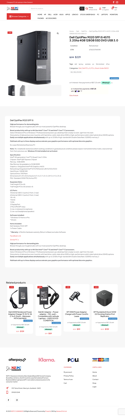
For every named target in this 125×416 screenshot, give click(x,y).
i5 (90, 68)
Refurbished (100, 64)
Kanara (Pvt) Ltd (61, 411)
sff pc (108, 64)
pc (93, 64)
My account (68, 372)
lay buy (81, 64)
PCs (92, 68)
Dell (77, 31)
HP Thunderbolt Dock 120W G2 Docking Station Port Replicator (104, 314)
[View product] (30, 291)
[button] (58, 33)
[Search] (82, 8)
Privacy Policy (69, 376)
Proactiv (48, 411)
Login (94, 387)
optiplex (88, 64)
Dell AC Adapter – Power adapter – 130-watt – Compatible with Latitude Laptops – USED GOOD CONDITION (48, 316)
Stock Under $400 (102, 68)
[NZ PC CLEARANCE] (9, 400)
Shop (94, 383)
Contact (95, 379)
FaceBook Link (15, 236)
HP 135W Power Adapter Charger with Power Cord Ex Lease (76, 314)
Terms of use (68, 379)
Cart (65, 383)
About (94, 376)
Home (71, 31)
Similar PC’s (14, 240)
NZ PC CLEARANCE (17, 411)
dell (76, 64)
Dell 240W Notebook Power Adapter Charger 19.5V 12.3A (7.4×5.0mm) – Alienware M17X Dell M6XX (20, 315)
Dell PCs (84, 31)
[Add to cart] (30, 287)
